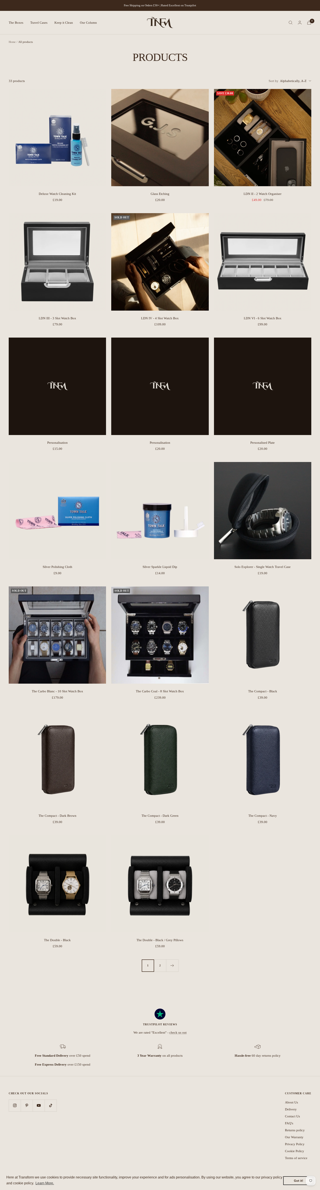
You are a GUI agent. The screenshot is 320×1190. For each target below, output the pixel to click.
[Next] (172, 965)
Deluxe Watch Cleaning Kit (57, 194)
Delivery (291, 1109)
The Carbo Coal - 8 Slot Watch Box (160, 691)
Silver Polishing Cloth (57, 567)
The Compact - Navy (262, 815)
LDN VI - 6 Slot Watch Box (262, 318)
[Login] (300, 22)
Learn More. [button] (44, 1183)
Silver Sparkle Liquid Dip (160, 567)
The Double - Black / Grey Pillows (159, 940)
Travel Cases (38, 22)
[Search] (291, 23)
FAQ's (289, 1123)
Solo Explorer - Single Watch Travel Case (262, 567)
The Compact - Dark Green (160, 815)
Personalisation (57, 442)
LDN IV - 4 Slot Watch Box (160, 318)
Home (12, 42)
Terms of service (296, 1158)
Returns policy (295, 1130)
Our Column (88, 22)
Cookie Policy (294, 1151)
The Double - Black (57, 940)
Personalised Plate (262, 442)
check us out (178, 1032)
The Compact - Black (262, 691)
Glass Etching (160, 194)
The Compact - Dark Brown (57, 815)
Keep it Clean (63, 22)
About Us (291, 1102)
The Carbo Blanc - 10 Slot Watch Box (57, 691)
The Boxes (16, 22)
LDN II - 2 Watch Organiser (262, 194)
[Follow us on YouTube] (39, 1105)
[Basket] (309, 22)
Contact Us (292, 1116)
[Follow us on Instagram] (15, 1105)
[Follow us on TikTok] (51, 1105)
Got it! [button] (298, 1180)
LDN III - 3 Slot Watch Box (57, 318)
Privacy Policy (295, 1144)
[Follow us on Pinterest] (27, 1105)
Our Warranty (294, 1137)
